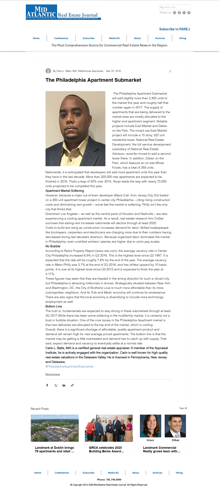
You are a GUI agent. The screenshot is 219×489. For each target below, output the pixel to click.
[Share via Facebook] (47, 385)
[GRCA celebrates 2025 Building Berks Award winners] (109, 428)
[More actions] (170, 71)
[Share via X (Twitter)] (55, 385)
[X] (184, 12)
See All (183, 408)
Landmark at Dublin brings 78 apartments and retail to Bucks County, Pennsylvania (54, 449)
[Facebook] (179, 12)
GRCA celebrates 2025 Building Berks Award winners (105, 449)
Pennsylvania (53, 374)
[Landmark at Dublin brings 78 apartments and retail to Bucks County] (55, 428)
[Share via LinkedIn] (64, 385)
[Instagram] (188, 12)
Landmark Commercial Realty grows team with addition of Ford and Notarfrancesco (160, 449)
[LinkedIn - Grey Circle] (174, 12)
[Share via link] (72, 385)
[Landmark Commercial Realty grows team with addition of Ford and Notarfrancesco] (163, 428)
